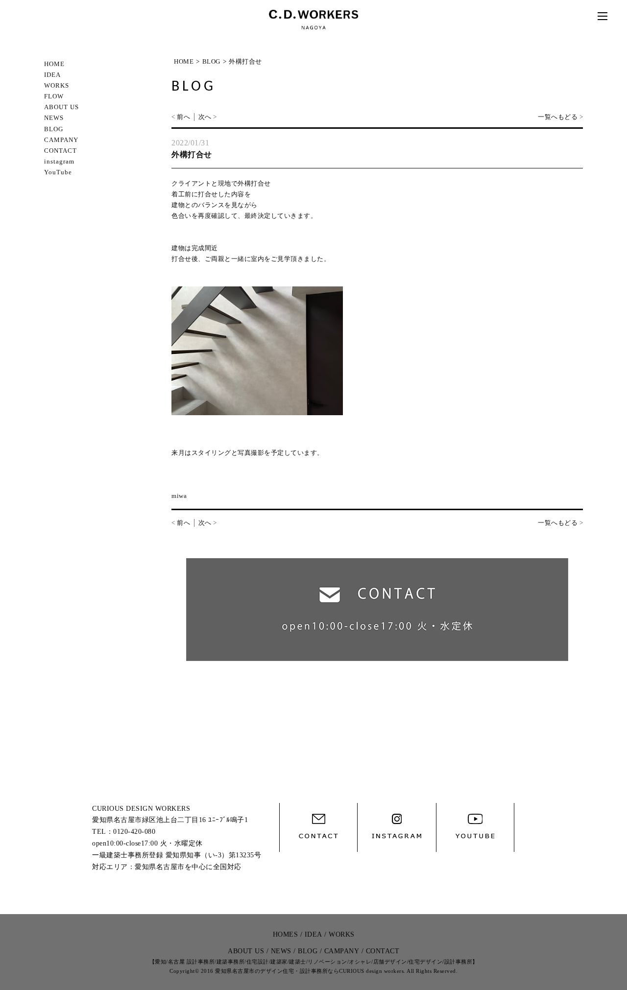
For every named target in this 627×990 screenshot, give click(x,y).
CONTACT (60, 150)
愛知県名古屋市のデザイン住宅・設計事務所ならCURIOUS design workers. (310, 971)
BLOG (53, 129)
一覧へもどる (558, 116)
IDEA (52, 74)
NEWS (54, 117)
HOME (54, 64)
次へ (205, 116)
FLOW (54, 96)
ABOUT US (61, 107)
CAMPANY (61, 139)
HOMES (285, 934)
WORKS (56, 85)
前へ (183, 116)
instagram (59, 161)
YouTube (58, 172)
